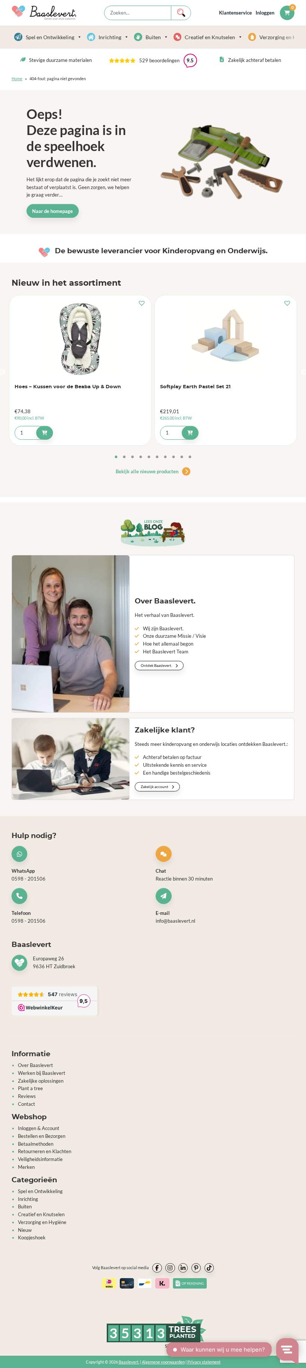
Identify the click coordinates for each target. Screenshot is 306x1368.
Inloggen (265, 13)
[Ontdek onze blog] (153, 532)
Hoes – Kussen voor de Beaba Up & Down (68, 387)
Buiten (153, 37)
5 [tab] (149, 457)
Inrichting (110, 37)
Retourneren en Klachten (44, 1151)
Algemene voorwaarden (163, 1361)
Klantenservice (235, 13)
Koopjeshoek (32, 1237)
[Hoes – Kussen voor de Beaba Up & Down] (80, 339)
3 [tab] (132, 457)
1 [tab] (116, 457)
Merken (26, 1167)
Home (17, 78)
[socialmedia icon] (157, 1268)
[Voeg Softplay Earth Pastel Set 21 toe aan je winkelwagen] (190, 433)
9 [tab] (182, 457)
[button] (153, 60)
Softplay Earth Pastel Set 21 (195, 387)
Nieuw (25, 1230)
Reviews (27, 1096)
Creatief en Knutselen (210, 37)
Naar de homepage (52, 211)
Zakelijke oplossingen (40, 1081)
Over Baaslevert (35, 1065)
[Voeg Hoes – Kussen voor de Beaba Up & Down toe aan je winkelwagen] (44, 433)
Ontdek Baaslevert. (157, 665)
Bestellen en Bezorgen (41, 1136)
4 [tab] (141, 457)
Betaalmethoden (35, 1144)
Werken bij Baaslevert (41, 1073)
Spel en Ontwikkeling (50, 37)
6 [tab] (157, 457)
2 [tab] (124, 457)
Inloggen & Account (38, 1128)
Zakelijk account (155, 786)
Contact (26, 1104)
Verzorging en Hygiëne (42, 1222)
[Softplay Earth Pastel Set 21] (226, 339)
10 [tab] (190, 457)
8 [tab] (174, 457)
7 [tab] (165, 457)
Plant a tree (30, 1088)
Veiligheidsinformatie (40, 1159)
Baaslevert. (129, 1361)
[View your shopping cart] (287, 13)
